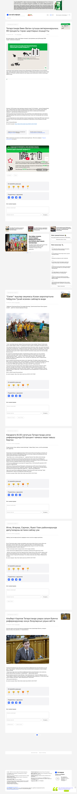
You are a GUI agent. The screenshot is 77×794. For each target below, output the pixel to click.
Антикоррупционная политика (12, 787)
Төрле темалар (42, 752)
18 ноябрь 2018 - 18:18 (9, 443)
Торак (15, 175)
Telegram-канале (12, 132)
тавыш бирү (20, 417)
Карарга (66, 790)
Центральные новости (12, 24)
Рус (48, 15)
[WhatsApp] (20, 197)
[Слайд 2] (25, 252)
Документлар (34, 752)
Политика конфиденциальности (12, 789)
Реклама (9, 18)
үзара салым (19, 724)
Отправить (45, 214)
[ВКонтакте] (9, 197)
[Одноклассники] (13, 197)
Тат (53, 15)
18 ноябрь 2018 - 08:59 (9, 533)
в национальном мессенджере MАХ (37, 132)
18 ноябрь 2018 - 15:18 (9, 624)
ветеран (9, 175)
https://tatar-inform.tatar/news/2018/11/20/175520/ (26, 123)
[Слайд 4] (28, 252)
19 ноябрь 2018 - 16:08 (9, 302)
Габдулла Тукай (11, 417)
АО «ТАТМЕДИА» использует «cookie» (13, 787)
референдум (10, 724)
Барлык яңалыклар (61, 286)
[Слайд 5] (30, 252)
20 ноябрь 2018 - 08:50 (9, 34)
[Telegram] (16, 197)
